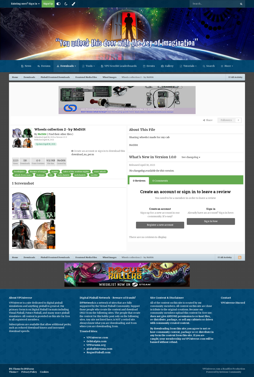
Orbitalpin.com (96, 341)
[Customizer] (58, 3)
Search (210, 66)
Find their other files (60, 134)
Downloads (67, 66)
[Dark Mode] (66, 3)
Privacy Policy (29, 372)
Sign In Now (211, 221)
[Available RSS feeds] (239, 257)
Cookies (44, 372)
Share (209, 120)
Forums (45, 66)
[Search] (241, 3)
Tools (89, 66)
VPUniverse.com (97, 337)
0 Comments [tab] (160, 180)
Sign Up (48, 3)
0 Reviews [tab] (139, 180)
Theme (13, 372)
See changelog (190, 157)
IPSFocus (29, 368)
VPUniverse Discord (233, 302)
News (27, 66)
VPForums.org (96, 345)
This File (228, 3)
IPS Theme (15, 368)
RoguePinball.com (98, 352)
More (227, 66)
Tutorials (188, 66)
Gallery (168, 66)
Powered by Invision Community (223, 372)
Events (150, 66)
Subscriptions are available (24, 324)
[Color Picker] (73, 3)
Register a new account (160, 224)
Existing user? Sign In (24, 3)
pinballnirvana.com (99, 348)
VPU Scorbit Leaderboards (120, 66)
